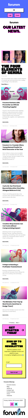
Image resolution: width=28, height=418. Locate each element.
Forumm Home (11, 385)
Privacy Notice (8, 400)
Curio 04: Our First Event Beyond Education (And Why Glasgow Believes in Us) (13, 188)
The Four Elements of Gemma (11, 69)
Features (9, 395)
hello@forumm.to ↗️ (17, 355)
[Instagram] (12, 404)
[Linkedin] (16, 404)
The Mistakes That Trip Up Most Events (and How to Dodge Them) (12, 304)
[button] (14, 10)
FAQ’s (8, 394)
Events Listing (11, 392)
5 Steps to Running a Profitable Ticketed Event (12, 266)
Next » (17, 323)
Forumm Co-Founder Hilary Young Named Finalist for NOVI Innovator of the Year (13, 147)
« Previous (11, 323)
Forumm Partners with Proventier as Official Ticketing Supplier (11, 105)
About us (9, 388)
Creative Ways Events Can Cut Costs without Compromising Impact (13, 226)
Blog (8, 386)
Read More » (4, 84)
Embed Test (10, 390)
